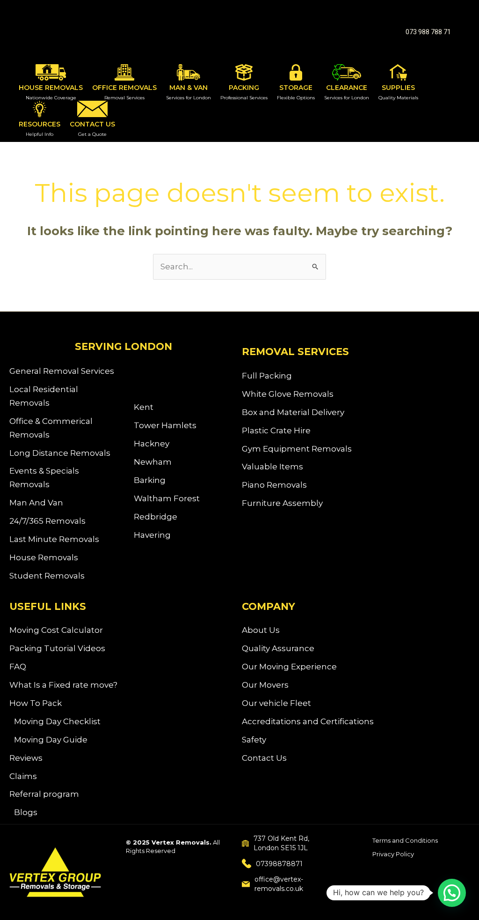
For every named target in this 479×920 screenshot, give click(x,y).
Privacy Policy (393, 854)
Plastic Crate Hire (276, 430)
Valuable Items (272, 466)
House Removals (43, 557)
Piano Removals (274, 485)
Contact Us (264, 758)
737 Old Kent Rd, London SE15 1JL (281, 843)
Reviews (26, 758)
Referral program (44, 794)
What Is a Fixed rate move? (63, 685)
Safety (254, 739)
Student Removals (47, 575)
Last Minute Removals (54, 539)
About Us (261, 630)
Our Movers (265, 685)
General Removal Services (61, 371)
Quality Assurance (278, 648)
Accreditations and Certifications (308, 721)
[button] (428, 32)
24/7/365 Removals (47, 521)
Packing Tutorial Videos (57, 648)
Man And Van (36, 502)
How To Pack (35, 703)
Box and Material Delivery (293, 412)
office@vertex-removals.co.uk (278, 884)
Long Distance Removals (59, 453)
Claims (23, 776)
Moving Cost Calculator (56, 630)
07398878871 (279, 864)
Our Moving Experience (289, 666)
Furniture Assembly (282, 503)
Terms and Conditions (405, 840)
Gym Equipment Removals (297, 448)
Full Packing (267, 375)
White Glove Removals (288, 394)
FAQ (17, 666)
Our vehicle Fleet (276, 703)
